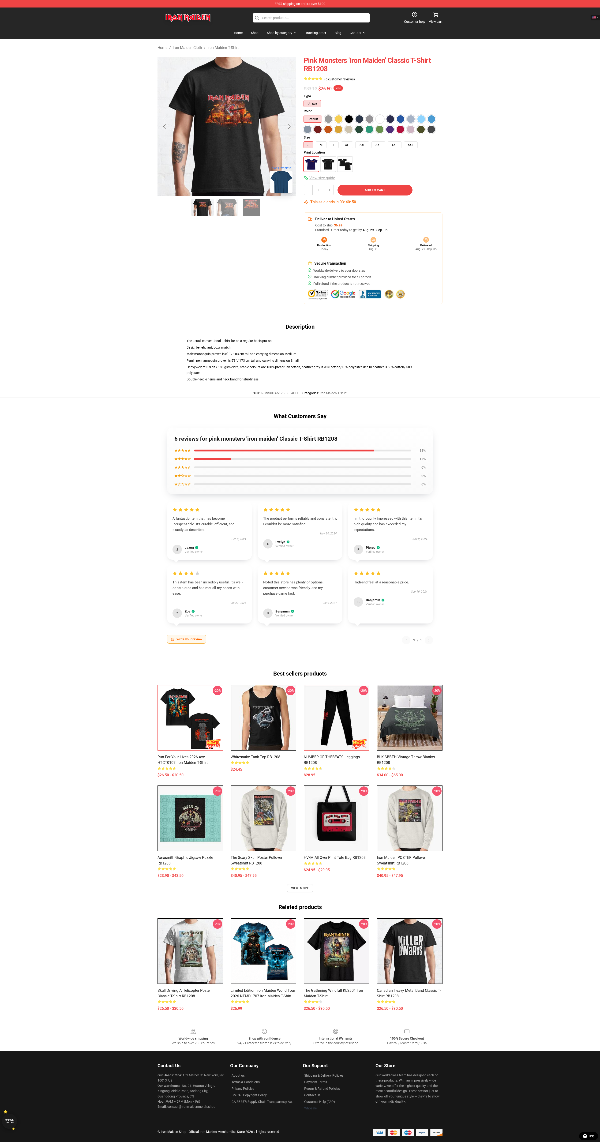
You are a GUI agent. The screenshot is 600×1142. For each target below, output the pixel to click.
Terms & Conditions (246, 1082)
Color (308, 111)
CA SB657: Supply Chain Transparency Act (262, 1102)
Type (307, 96)
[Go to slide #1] (202, 207)
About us (238, 1075)
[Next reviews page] (429, 640)
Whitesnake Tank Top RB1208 (255, 757)
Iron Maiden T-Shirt (223, 47)
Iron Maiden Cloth (187, 47)
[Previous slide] (165, 126)
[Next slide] (289, 126)
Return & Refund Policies (322, 1088)
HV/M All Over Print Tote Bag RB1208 (335, 857)
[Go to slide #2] (227, 207)
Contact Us (312, 1095)
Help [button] (591, 1136)
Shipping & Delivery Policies (323, 1075)
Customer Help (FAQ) (319, 1102)
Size (307, 137)
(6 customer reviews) (339, 79)
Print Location (314, 152)
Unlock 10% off (9, 1121)
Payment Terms (315, 1082)
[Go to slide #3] (251, 207)
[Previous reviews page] (406, 640)
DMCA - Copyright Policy (249, 1095)
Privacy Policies (243, 1088)
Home (162, 47)
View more (300, 888)
